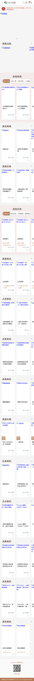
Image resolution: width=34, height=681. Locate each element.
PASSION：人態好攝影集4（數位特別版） (23, 606)
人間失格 (20, 442)
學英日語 (13, 214)
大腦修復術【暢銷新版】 (22, 190)
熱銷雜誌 (6, 214)
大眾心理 (13, 81)
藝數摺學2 (6, 484)
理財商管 (6, 81)
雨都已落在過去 (22, 402)
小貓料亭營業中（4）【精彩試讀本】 (22, 324)
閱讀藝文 (28, 214)
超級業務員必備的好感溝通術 (22, 363)
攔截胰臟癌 (6, 402)
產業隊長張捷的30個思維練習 (8, 363)
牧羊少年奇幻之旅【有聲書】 (8, 443)
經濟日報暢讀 (7, 648)
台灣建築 (6, 281)
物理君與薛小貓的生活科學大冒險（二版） (22, 486)
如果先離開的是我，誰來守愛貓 (8, 525)
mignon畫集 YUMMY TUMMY (23, 525)
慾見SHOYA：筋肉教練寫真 (8, 605)
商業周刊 (6, 239)
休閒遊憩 (21, 214)
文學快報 (21, 81)
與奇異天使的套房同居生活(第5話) (8, 566)
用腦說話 (6, 149)
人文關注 (28, 81)
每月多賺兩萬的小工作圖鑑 (22, 107)
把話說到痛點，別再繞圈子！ (8, 190)
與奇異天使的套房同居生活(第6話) (22, 566)
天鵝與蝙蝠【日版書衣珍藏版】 (8, 323)
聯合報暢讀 (21, 648)
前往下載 (17, 674)
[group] (17, 26)
